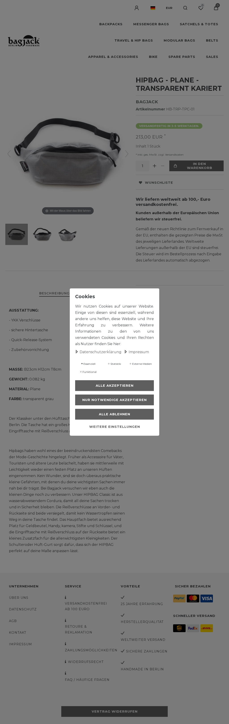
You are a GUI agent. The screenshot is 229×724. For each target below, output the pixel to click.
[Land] (153, 8)
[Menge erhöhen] (155, 165)
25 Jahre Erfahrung (142, 604)
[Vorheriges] (9, 154)
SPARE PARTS (181, 57)
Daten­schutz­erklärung (101, 352)
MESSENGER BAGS (151, 24)
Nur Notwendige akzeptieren (114, 400)
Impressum (20, 644)
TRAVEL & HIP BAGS (133, 40)
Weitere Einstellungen (114, 427)
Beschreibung (54, 293)
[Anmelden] (137, 8)
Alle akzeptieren (115, 386)
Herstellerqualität (142, 622)
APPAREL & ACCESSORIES (113, 57)
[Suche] (185, 8)
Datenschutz (23, 609)
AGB (13, 621)
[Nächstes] (126, 154)
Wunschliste (159, 183)
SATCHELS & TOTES (199, 24)
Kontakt (17, 633)
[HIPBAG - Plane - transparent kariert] (16, 235)
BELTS (212, 40)
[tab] (54, 293)
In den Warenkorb (199, 166)
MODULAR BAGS (179, 40)
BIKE (153, 57)
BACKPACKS (111, 24)
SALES (212, 57)
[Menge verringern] (163, 165)
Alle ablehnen (114, 414)
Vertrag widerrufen (115, 711)
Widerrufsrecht (86, 662)
